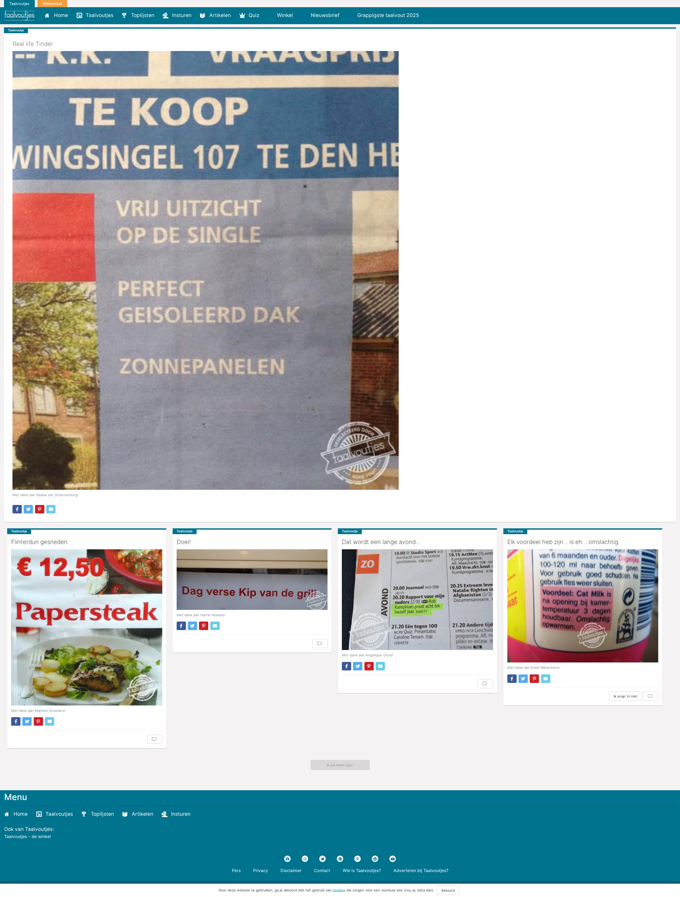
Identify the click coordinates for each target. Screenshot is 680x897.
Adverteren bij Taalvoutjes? (420, 870)
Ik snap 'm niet (626, 696)
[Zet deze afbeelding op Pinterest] (39, 509)
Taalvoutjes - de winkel (27, 836)
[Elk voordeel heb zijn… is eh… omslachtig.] (582, 605)
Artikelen (220, 15)
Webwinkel (52, 3)
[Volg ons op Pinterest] (357, 859)
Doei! (184, 541)
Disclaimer (290, 870)
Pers (236, 870)
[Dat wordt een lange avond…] (417, 599)
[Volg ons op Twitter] (322, 859)
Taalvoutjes (19, 3)
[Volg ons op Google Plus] (340, 859)
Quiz (254, 15)
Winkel (285, 15)
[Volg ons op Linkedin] (375, 859)
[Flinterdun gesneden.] (86, 627)
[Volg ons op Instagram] (305, 859)
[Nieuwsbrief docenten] (432, 15)
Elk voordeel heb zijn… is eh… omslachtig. (563, 541)
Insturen (182, 15)
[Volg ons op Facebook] (287, 859)
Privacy (260, 870)
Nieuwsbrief (325, 15)
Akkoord (448, 890)
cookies (339, 890)
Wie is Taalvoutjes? (362, 870)
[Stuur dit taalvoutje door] (51, 509)
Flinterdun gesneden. (40, 541)
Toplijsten (142, 15)
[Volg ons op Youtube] (392, 859)
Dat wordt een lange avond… (381, 541)
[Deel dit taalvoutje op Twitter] (28, 509)
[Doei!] (252, 579)
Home (61, 15)
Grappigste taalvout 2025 (388, 15)
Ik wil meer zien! (340, 765)
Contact (322, 870)
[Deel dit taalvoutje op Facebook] (17, 509)
